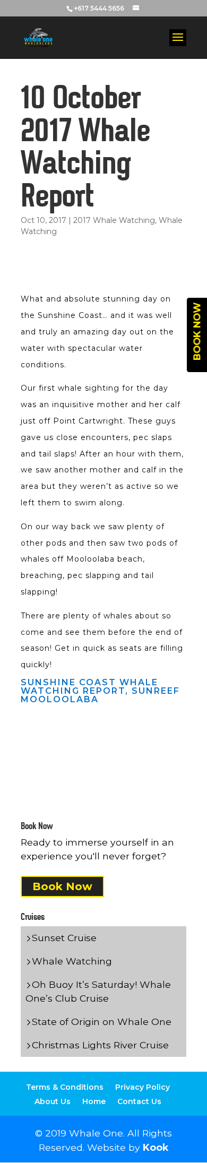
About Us (52, 1101)
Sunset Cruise (64, 937)
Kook (155, 1147)
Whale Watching (72, 961)
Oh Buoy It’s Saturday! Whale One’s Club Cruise (98, 991)
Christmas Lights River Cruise (100, 1044)
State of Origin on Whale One (101, 1021)
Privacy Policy (142, 1087)
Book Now (62, 886)
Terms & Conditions (65, 1087)
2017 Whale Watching (114, 220)
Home (94, 1101)
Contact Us (139, 1101)
